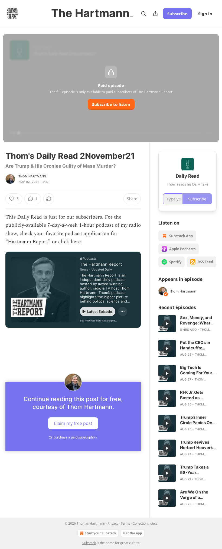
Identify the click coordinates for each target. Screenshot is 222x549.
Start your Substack (100, 533)
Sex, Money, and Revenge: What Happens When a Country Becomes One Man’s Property (197, 320)
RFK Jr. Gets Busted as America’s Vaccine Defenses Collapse (198, 395)
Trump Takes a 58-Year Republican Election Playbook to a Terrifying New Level (198, 469)
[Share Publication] (155, 13)
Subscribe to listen (111, 104)
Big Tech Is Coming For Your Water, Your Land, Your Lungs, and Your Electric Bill (197, 370)
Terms (125, 523)
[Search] (143, 13)
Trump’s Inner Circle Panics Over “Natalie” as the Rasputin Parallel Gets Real (198, 420)
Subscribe (177, 13)
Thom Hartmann (32, 176)
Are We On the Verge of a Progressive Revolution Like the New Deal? (195, 494)
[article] (187, 323)
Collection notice (145, 523)
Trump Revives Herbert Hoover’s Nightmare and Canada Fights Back (196, 445)
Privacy (112, 523)
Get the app (132, 533)
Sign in (205, 13)
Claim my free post (73, 423)
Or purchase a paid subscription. (73, 437)
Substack (89, 543)
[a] (167, 323)
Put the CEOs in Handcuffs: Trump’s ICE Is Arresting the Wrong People (195, 345)
